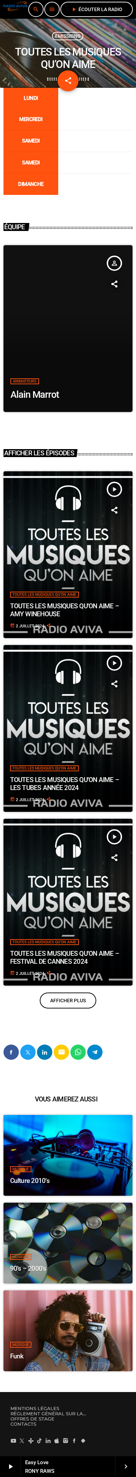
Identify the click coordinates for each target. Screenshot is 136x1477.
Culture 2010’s (30, 1181)
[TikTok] (39, 1440)
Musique (21, 1169)
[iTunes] (57, 1440)
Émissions (67, 36)
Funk (17, 1356)
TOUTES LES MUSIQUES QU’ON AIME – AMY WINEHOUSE (64, 610)
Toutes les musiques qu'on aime (44, 594)
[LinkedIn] (48, 1440)
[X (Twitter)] (22, 1440)
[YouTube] (13, 1440)
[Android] (83, 1440)
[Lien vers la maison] (15, 9)
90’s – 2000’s (28, 1268)
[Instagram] (65, 1440)
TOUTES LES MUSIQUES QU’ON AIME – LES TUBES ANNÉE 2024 (64, 784)
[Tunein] (30, 1440)
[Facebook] (74, 1440)
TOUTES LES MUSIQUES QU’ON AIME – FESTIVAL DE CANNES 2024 (64, 957)
